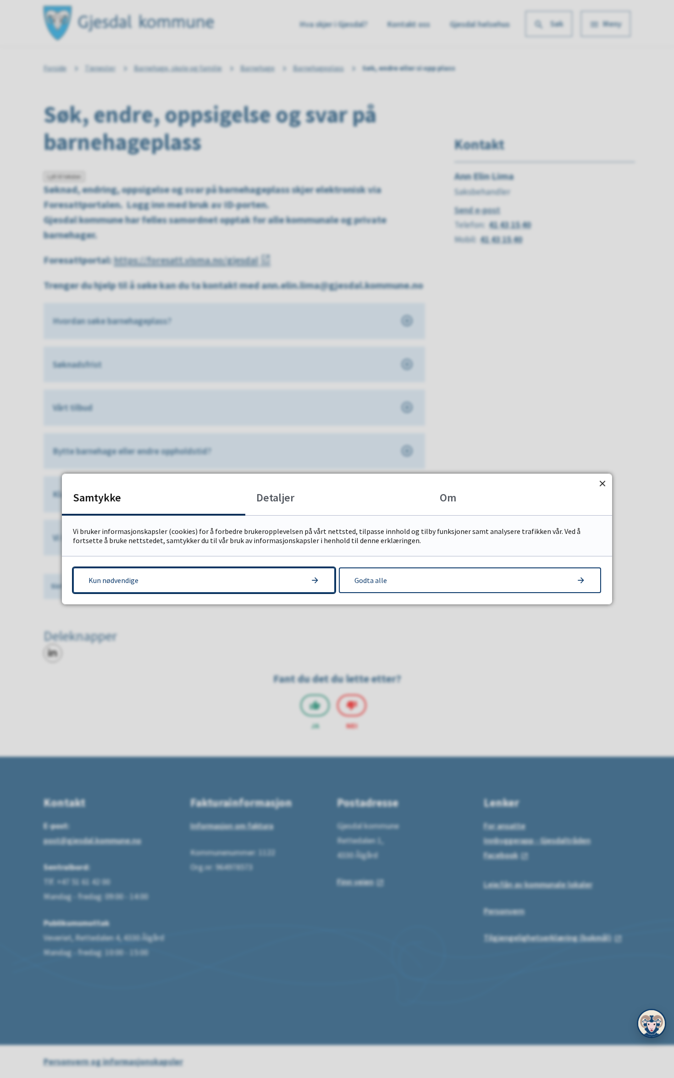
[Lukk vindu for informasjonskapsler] (602, 483)
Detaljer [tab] (275, 497)
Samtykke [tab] (97, 497)
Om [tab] (448, 497)
